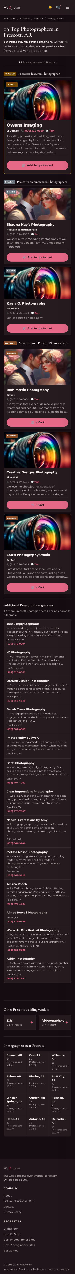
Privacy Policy (12, 1211)
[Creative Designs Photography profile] (37, 450)
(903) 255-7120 (19, 313)
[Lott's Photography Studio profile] (37, 532)
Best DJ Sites (12, 1234)
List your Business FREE (19, 1201)
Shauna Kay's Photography (31, 225)
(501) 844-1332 (19, 234)
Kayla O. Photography (26, 303)
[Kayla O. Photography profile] (37, 283)
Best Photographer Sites (19, 1239)
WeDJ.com (10, 18)
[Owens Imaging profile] (37, 100)
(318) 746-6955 (19, 564)
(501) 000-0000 (19, 399)
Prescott (38, 18)
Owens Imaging (24, 125)
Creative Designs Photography (32, 472)
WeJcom (12, 7)
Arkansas (25, 18)
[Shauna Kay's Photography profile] (37, 204)
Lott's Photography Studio (28, 555)
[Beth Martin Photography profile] (37, 367)
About (8, 1195)
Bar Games (11, 1250)
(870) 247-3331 (19, 482)
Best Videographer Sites (19, 1245)
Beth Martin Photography (28, 390)
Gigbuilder (11, 1228)
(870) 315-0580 (34, 130)
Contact (9, 1206)
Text (50, 130)
